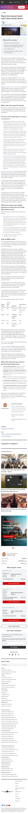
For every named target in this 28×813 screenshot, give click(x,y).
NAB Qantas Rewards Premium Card (8, 726)
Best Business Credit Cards (6, 704)
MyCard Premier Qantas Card (7, 715)
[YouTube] (9, 805)
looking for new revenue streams (13, 87)
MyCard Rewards (4, 696)
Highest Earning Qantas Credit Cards (8, 671)
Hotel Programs (6, 436)
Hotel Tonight (23, 227)
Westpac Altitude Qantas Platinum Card (9, 719)
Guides (4, 12)
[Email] (9, 654)
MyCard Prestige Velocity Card (7, 734)
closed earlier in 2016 (9, 348)
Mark (12, 406)
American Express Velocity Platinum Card (9, 732)
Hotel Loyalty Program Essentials (11, 434)
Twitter (13, 416)
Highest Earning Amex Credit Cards (8, 685)
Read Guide (23, 579)
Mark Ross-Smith (5, 408)
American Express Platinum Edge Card (8, 753)
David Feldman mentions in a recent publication (14, 216)
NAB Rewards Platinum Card (7, 770)
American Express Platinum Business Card (9, 749)
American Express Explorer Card (7, 751)
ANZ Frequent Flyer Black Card (7, 728)
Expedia (20, 291)
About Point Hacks (19, 781)
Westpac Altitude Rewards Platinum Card (9, 776)
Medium (20, 77)
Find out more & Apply (14, 601)
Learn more (23, 597)
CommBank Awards (5, 694)
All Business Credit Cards (6, 706)
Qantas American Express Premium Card (9, 723)
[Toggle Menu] (2, 2)
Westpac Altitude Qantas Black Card (8, 717)
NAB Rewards (4, 698)
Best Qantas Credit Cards (6, 670)
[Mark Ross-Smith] (5, 405)
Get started (14, 647)
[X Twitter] (18, 654)
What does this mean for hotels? (11, 43)
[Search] (25, 2)
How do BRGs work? (9, 49)
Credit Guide (17, 798)
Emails (16, 785)
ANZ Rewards (4, 692)
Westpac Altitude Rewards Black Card (8, 774)
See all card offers (14, 626)
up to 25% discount (10, 157)
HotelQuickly (8, 229)
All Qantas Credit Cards (6, 673)
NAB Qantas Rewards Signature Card (8, 725)
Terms (16, 796)
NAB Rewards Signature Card (7, 768)
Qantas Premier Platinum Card (7, 711)
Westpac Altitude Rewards (6, 700)
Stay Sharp (21, 7)
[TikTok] (7, 805)
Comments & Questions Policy (20, 788)
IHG (4, 124)
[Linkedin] (15, 654)
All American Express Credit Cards (8, 687)
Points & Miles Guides (8, 428)
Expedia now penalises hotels (7, 171)
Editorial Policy (18, 791)
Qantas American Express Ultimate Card (9, 721)
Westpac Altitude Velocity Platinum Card (9, 742)
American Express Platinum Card (7, 747)
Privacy (16, 794)
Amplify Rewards (4, 690)
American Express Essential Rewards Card (9, 755)
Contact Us (17, 800)
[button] (13, 548)
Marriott (9, 122)
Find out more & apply (14, 583)
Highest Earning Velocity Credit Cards (8, 679)
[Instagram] (4, 805)
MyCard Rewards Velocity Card (7, 738)
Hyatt (23, 122)
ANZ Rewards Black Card (6, 759)
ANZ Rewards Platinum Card (7, 761)
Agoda (21, 382)
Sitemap (16, 783)
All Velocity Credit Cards (6, 681)
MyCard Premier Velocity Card (7, 736)
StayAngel (3, 346)
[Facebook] (12, 654)
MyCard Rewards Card (5, 764)
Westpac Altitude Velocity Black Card (8, 740)
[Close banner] (26, 7)
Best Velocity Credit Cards (6, 677)
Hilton (20, 122)
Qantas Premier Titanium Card (7, 713)
